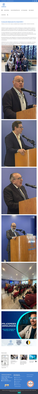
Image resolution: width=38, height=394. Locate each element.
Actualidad (15, 23)
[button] (7, 14)
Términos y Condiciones (24, 391)
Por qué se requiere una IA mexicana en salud (32, 361)
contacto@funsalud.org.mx (6, 380)
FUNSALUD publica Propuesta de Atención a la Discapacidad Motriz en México (14, 361)
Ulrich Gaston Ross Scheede (4, 366)
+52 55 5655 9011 (5, 379)
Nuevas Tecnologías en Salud (21, 23)
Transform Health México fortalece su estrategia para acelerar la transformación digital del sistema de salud (23, 362)
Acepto (19, 392)
